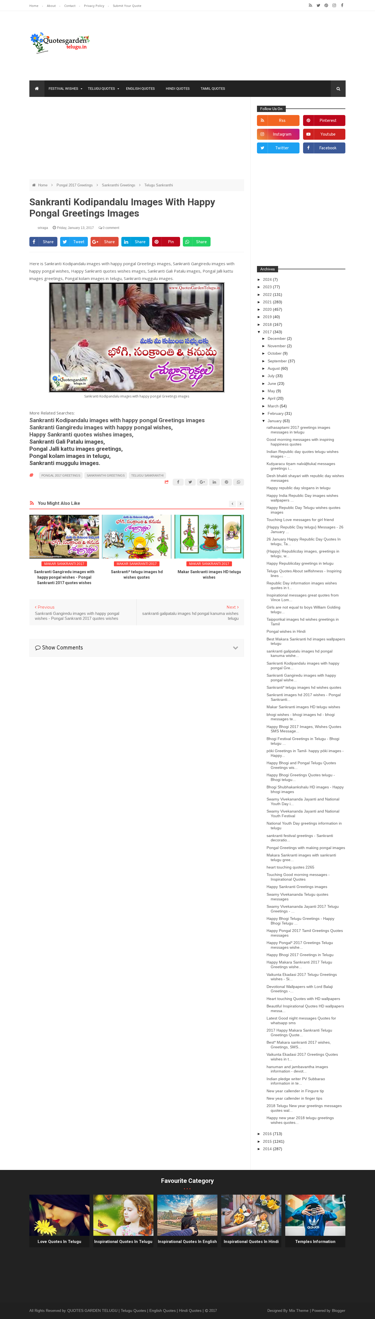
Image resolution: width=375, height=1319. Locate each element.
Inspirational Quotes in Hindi (251, 1241)
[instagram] (334, 5)
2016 (268, 1134)
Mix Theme (299, 1310)
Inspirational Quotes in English (187, 1241)
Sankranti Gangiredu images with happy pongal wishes (100, 427)
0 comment (110, 228)
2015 (268, 1141)
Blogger (338, 1310)
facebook (328, 148)
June (272, 383)
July (272, 376)
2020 (268, 309)
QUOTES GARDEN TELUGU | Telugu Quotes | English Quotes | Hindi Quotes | (136, 1310)
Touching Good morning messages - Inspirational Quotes (298, 876)
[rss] (310, 5)
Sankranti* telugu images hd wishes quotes (304, 687)
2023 (268, 287)
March (274, 406)
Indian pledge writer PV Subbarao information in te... (296, 1081)
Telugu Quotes (101, 88)
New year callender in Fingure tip (295, 1091)
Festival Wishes (63, 88)
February (276, 413)
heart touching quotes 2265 (290, 867)
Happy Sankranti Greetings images (297, 886)
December (277, 338)
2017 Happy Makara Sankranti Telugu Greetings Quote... (299, 1032)
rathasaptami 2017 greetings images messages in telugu (298, 429)
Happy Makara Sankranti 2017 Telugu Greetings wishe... (299, 964)
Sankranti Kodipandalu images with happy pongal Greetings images (117, 420)
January (275, 421)
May (272, 391)
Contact (70, 6)
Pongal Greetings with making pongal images (306, 847)
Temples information (315, 1241)
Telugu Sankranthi (158, 185)
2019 (268, 317)
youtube (327, 135)
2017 (268, 332)
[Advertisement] (136, 140)
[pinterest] (326, 5)
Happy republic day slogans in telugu (299, 488)
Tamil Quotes (213, 88)
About (52, 6)
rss (282, 121)
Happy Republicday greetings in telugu (300, 563)
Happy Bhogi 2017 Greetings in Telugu (300, 955)
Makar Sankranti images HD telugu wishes (303, 707)
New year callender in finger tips (294, 1098)
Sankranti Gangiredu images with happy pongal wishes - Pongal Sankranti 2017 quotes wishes (64, 577)
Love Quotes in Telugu (59, 1241)
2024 (268, 279)
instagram (282, 135)
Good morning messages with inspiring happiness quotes (300, 441)
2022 (268, 294)
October (275, 353)
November (277, 346)
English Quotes (140, 88)
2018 (268, 324)
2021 (268, 302)
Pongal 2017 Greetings (75, 185)
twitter (282, 148)
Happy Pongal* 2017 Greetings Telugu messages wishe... (300, 945)
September (278, 361)
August (274, 368)
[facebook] (342, 5)
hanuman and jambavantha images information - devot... (297, 1069)
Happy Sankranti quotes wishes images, (82, 434)
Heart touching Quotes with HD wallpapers (303, 998)
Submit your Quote (127, 6)
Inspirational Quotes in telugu (123, 1241)
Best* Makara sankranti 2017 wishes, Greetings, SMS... (299, 1044)
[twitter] (318, 5)
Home (34, 6)
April (272, 398)
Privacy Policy (94, 6)
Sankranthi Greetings (119, 185)
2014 (268, 1149)
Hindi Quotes (178, 88)
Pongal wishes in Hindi (286, 631)
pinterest (328, 121)
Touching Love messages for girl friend (300, 519)
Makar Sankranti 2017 (64, 564)
